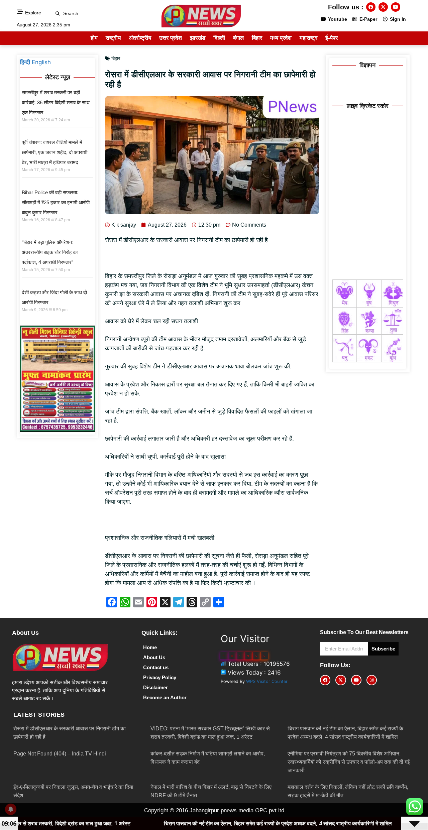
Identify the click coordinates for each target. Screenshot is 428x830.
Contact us (156, 667)
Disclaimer (155, 687)
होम (94, 38)
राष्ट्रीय (113, 38)
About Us (154, 657)
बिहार (257, 38)
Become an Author (165, 697)
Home (150, 647)
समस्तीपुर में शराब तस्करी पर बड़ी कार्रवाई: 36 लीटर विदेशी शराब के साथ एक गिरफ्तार (56, 102)
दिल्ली (219, 38)
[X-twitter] (383, 7)
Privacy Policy (159, 677)
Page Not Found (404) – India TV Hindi (59, 753)
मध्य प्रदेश (281, 38)
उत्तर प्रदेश (170, 38)
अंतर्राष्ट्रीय (140, 38)
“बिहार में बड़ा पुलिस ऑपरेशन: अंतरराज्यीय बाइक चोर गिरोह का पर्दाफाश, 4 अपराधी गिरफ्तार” (50, 252)
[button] (57, 13)
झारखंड (197, 38)
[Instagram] (371, 680)
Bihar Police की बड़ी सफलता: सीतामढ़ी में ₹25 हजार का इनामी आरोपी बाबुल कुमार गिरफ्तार (56, 202)
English (41, 62)
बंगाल (238, 38)
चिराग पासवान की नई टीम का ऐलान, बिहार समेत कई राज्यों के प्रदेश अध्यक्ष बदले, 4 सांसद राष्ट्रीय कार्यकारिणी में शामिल (230, 823)
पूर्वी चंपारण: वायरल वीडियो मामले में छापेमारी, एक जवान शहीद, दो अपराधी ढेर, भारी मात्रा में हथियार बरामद (54, 152)
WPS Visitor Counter (267, 681)
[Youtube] (395, 7)
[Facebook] (371, 7)
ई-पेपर (331, 38)
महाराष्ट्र (308, 38)
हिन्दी (25, 62)
